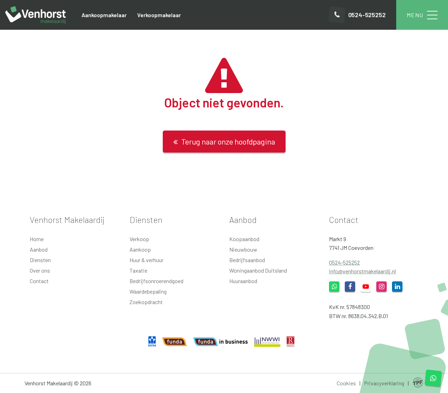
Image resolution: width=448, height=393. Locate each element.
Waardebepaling (148, 291)
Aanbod (39, 249)
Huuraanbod (243, 281)
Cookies (346, 383)
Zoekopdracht (146, 302)
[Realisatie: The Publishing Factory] (418, 383)
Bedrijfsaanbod (247, 260)
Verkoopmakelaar (159, 15)
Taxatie (138, 270)
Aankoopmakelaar (104, 15)
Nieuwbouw (243, 249)
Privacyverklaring (384, 383)
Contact (39, 281)
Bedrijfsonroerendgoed (156, 281)
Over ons (40, 270)
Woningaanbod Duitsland (258, 270)
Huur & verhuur (146, 260)
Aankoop (140, 249)
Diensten (40, 260)
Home (37, 239)
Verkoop (139, 239)
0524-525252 (344, 262)
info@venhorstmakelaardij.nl (362, 271)
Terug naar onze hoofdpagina (228, 141)
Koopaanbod (244, 239)
